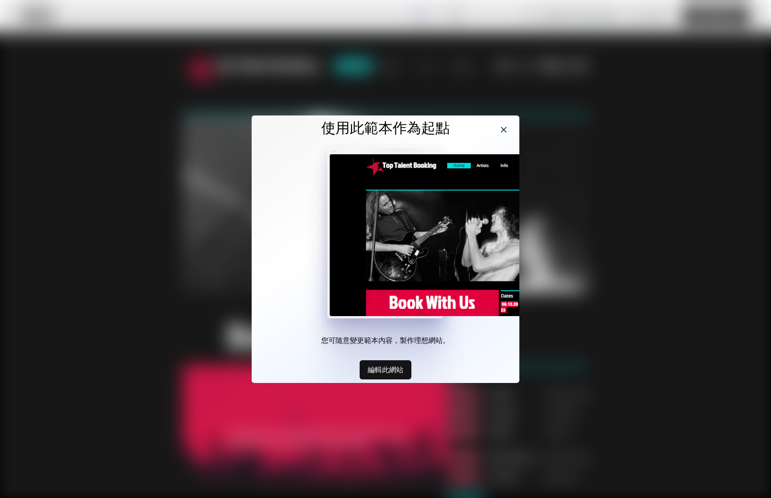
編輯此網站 (385, 369)
